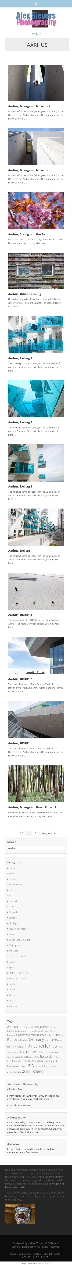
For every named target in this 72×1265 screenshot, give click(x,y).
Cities (12, 906)
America (13, 873)
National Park (21, 1046)
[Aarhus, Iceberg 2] (36, 462)
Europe (13, 917)
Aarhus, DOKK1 (19, 743)
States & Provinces (18, 972)
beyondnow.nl (56, 1183)
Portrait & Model (17, 956)
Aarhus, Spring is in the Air (26, 234)
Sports (12, 967)
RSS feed (17, 1199)
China (39, 1030)
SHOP (35, 1257)
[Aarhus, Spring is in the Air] (36, 210)
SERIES (37, 1253)
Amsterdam (16, 1026)
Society (12, 961)
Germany (36, 1039)
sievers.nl (48, 1098)
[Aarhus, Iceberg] (36, 526)
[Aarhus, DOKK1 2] (36, 655)
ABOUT (26, 1257)
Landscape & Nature (19, 939)
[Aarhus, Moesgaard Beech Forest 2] (36, 783)
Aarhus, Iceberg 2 (20, 486)
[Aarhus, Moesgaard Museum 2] (36, 82)
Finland (49, 1035)
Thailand (48, 1060)
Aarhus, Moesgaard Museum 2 (29, 106)
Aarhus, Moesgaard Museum (28, 170)
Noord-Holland (38, 1051)
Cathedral (31, 1031)
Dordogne (11, 1035)
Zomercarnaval (14, 1071)
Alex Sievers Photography (22, 1084)
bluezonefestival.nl (15, 1187)
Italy (52, 1040)
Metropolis (14, 945)
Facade (42, 1034)
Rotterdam (47, 1056)
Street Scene (36, 1060)
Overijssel (21, 1056)
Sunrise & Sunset (17, 978)
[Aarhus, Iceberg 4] (36, 334)
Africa (12, 868)
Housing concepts (18, 928)
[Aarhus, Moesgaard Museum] (36, 146)
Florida (58, 1035)
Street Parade (24, 1060)
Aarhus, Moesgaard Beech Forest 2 (32, 807)
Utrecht (39, 1066)
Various (13, 1006)
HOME (44, 1257)
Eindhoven (22, 1034)
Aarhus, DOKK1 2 (20, 679)
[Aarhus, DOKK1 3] (36, 591)
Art (10, 890)
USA (11, 1000)
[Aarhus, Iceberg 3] (36, 398)
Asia (11, 895)
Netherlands (43, 1045)
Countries (14, 912)
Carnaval (22, 1031)
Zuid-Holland (32, 1071)
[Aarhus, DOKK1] (36, 719)
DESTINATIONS (52, 1253)
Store (14, 1060)
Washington (51, 1066)
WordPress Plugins (43, 1263)
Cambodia (12, 1030)
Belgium (41, 1027)
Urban (12, 995)
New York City (19, 1052)
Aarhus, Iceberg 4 (20, 358)
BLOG (13, 1253)
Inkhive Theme (36, 1243)
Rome (36, 1056)
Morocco (13, 950)
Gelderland (22, 1040)
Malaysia (58, 1040)
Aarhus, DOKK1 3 (20, 615)
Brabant (52, 1027)
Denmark (46, 1031)
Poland (30, 1057)
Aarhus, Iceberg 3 (20, 422)
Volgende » (48, 833)
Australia (13, 901)
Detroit (53, 1031)
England (33, 1034)
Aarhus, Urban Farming (24, 294)
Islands (12, 934)
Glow (46, 1039)
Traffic (12, 984)
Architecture (15, 884)
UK (23, 1066)
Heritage (13, 923)
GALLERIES (25, 1253)
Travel (12, 989)
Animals (13, 879)
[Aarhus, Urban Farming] (36, 270)
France (12, 1039)
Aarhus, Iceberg (19, 551)
